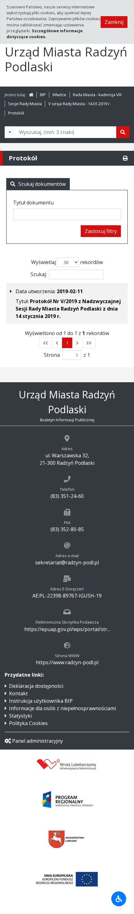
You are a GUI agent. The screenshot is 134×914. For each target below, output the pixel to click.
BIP (43, 94)
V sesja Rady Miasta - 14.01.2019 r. (79, 103)
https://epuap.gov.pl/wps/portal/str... (67, 629)
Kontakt (18, 693)
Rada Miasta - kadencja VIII (97, 94)
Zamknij (114, 22)
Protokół (16, 113)
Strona (52, 355)
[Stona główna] (31, 94)
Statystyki (20, 715)
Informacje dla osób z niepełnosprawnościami (62, 708)
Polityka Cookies (28, 723)
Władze (59, 94)
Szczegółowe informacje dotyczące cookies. (45, 33)
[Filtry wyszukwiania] (10, 132)
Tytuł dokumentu (33, 202)
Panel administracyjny (37, 740)
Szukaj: (39, 274)
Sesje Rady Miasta (25, 103)
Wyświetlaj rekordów (67, 262)
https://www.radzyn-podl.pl (67, 662)
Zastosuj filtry (101, 231)
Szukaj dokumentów (42, 184)
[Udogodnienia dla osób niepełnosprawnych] (118, 898)
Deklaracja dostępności (36, 686)
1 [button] (67, 343)
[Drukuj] (125, 158)
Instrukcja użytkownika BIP (41, 700)
